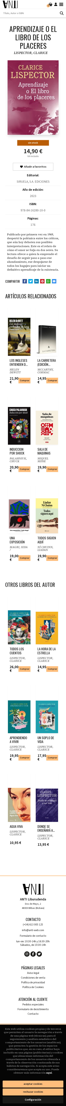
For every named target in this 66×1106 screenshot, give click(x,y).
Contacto (33, 1014)
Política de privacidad (33, 982)
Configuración (33, 1100)
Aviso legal (33, 973)
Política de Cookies (33, 987)
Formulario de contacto (33, 936)
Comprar (24, 380)
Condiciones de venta (33, 978)
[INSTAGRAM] (27, 954)
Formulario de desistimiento (33, 1009)
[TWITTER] (39, 954)
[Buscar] (61, 13)
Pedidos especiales (33, 1004)
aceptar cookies (33, 1084)
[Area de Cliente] (55, 4)
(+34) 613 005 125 (33, 925)
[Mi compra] (50, 4)
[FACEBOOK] (33, 954)
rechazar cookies (33, 1092)
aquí (49, 1072)
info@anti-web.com (33, 930)
